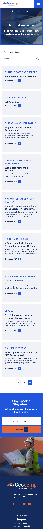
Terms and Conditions (21, 523)
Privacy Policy (21, 519)
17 (25, 382)
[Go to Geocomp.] (12, 11)
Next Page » (30, 382)
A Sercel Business (21, 521)
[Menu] (38, 4)
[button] (38, 58)
